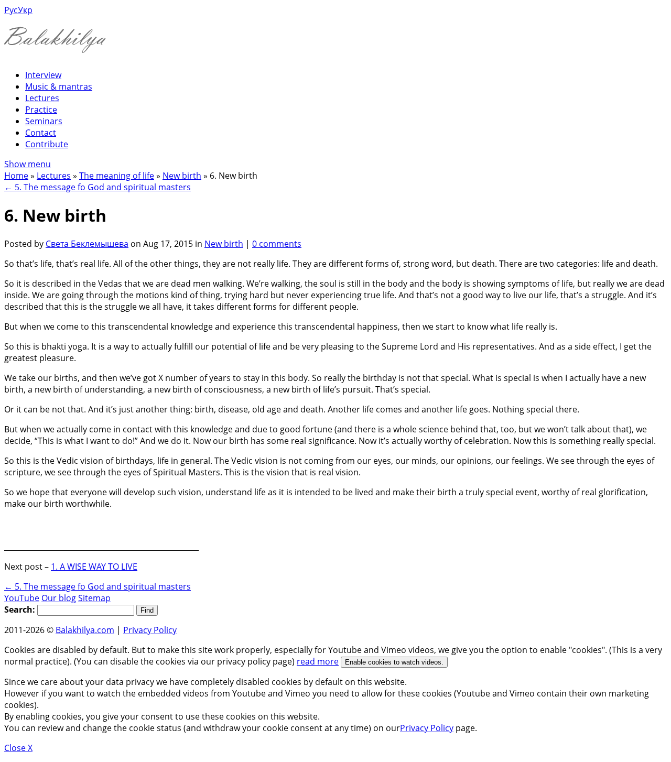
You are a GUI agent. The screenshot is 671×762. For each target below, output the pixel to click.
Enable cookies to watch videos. (394, 662)
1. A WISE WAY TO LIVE (94, 566)
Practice (41, 109)
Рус (11, 10)
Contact (40, 132)
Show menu (27, 164)
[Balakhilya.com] (55, 46)
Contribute (46, 144)
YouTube (21, 598)
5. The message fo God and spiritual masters (97, 187)
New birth (182, 175)
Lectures (42, 98)
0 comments (276, 243)
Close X (18, 748)
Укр (25, 10)
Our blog (58, 598)
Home (16, 175)
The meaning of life (116, 175)
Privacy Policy (150, 630)
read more (318, 661)
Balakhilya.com (85, 630)
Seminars (43, 121)
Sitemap (94, 598)
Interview (43, 75)
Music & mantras (58, 86)
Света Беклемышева (87, 243)
